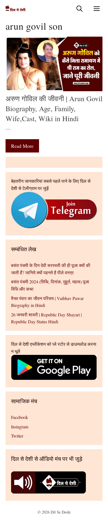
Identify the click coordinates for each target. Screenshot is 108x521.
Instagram (19, 426)
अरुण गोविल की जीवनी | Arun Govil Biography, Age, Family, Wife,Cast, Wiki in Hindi (54, 108)
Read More (22, 146)
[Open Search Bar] (79, 8)
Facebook (19, 417)
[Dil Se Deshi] (15, 8)
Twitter (17, 436)
